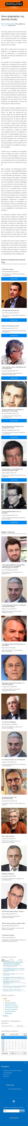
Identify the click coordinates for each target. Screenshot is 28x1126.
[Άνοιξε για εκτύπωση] (23, 29)
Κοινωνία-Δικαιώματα (11, 1009)
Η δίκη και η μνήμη (7, 269)
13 (15, 1044)
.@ (15, 1089)
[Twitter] (14, 1101)
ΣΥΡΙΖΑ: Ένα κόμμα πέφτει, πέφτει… (13, 911)
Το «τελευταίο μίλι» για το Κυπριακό (13, 759)
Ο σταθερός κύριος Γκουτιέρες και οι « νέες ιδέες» (14, 644)
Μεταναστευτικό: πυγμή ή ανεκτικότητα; (14, 987)
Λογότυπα (6, 1076)
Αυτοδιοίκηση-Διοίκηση (11, 1007)
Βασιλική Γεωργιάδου (8, 24)
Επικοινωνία (6, 1074)
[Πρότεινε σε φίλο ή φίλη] (26, 29)
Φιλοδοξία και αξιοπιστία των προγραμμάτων (14, 982)
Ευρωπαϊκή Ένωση (10, 1011)
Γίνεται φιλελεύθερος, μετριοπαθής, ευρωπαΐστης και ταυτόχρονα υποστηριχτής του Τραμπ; (13, 566)
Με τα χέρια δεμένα (8, 836)
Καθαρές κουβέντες (8, 874)
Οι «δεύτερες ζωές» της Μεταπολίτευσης (9, 798)
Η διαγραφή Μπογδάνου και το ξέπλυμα (11, 512)
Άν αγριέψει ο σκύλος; (13, 974)
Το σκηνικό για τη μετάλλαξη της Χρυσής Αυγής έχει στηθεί (12, 469)
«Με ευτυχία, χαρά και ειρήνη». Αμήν (13, 923)
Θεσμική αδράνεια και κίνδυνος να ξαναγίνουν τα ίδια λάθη (13, 410)
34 (3, 1046)
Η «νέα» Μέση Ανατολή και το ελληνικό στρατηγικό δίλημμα (14, 605)
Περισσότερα (14, 279)
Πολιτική (7, 1000)
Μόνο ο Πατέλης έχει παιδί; (10, 326)
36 (3, 1050)
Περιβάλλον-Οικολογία (11, 1005)
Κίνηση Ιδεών (8, 1013)
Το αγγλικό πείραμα (8, 935)
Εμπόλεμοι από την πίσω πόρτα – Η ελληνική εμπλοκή (13, 683)
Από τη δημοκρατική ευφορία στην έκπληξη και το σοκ (13, 427)
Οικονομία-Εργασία (10, 1003)
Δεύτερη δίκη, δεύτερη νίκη (10, 310)
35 (3, 1048)
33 (3, 1044)
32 (3, 1042)
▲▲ (25, 1062)
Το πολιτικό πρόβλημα (9, 722)
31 (3, 1039)
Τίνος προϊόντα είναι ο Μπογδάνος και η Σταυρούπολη (14, 367)
